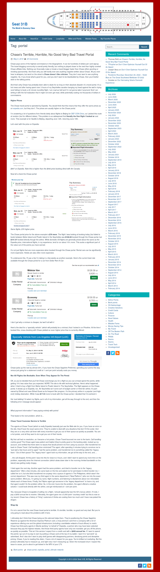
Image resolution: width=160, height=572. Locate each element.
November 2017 (114, 199)
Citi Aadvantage (114, 305)
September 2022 (114, 146)
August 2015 (113, 243)
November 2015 (114, 238)
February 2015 (114, 257)
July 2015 (112, 246)
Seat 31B (19, 23)
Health (110, 321)
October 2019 (113, 157)
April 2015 (112, 251)
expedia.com (18, 108)
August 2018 (113, 178)
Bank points (18, 549)
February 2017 (114, 215)
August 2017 (113, 204)
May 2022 (112, 152)
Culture (111, 313)
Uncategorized (114, 347)
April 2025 (112, 107)
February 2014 (114, 288)
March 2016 (113, 230)
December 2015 (114, 236)
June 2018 (112, 183)
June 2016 (112, 228)
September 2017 (114, 201)
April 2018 (112, 188)
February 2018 (114, 191)
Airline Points (113, 300)
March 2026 (113, 99)
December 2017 (114, 196)
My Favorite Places (108, 38)
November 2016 (114, 220)
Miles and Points (74, 38)
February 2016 (114, 233)
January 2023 (113, 139)
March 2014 (113, 285)
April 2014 (112, 283)
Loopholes (60, 38)
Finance (111, 315)
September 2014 (114, 270)
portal (47, 549)
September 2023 (114, 128)
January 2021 (113, 154)
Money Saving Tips (115, 326)
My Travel (112, 328)
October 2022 (113, 144)
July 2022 (112, 149)
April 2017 (112, 209)
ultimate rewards (57, 549)
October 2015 (113, 241)
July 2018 (112, 181)
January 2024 (113, 118)
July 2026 (112, 94)
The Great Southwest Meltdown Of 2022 (128, 77)
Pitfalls (110, 336)
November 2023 (114, 123)
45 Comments (32, 59)
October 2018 (113, 175)
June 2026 (112, 97)
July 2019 (112, 162)
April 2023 (112, 131)
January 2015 (113, 259)
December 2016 (114, 217)
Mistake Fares (91, 38)
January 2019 (113, 170)
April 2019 (112, 167)
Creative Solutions (115, 307)
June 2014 (112, 278)
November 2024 (114, 112)
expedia (41, 549)
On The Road (113, 334)
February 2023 (114, 136)
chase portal (32, 549)
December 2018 (114, 173)
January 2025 (113, 110)
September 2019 (114, 160)
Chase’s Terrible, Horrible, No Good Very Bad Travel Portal (52, 54)
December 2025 (114, 102)
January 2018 (113, 194)
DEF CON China (77, 113)
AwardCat (34, 38)
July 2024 (112, 115)
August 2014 (113, 272)
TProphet (112, 64)
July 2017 (112, 207)
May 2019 (112, 165)
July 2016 (112, 225)
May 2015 (112, 249)
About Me (22, 38)
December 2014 (114, 262)
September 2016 (114, 222)
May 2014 (112, 280)
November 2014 (114, 264)
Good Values (113, 318)
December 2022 (114, 141)
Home (12, 38)
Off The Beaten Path (116, 331)
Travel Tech (112, 344)
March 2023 (113, 133)
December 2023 (114, 120)
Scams (111, 339)
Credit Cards (47, 38)
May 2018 (112, 186)
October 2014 (113, 267)
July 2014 (112, 275)
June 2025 (112, 104)
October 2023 (113, 125)
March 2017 (113, 212)
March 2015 (113, 254)
